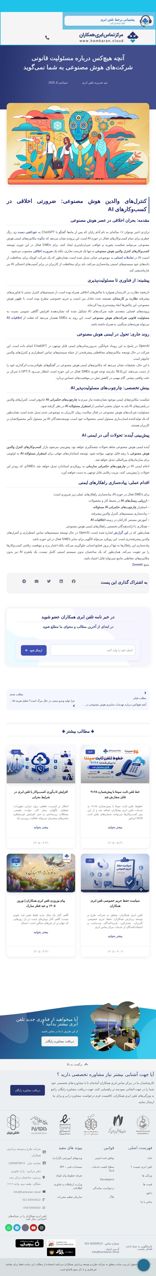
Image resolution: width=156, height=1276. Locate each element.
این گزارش (121, 532)
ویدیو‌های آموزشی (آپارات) (67, 1158)
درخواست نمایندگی (103, 1188)
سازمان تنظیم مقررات (69, 1196)
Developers (107, 1179)
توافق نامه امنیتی (104, 1158)
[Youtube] (33, 1227)
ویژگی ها (147, 1175)
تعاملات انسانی (123, 257)
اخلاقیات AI (14, 317)
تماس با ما (146, 1201)
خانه (149, 1158)
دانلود (149, 1193)
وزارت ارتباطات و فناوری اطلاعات (68, 1186)
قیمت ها (147, 1184)
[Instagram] (41, 1227)
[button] (73, 581)
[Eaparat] (25, 1227)
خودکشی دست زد (25, 232)
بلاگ (111, 1196)
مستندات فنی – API (71, 1166)
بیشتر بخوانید (115, 827)
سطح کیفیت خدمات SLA (103, 1168)
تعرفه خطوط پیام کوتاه (69, 1175)
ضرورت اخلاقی (43, 251)
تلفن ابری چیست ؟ (141, 1166)
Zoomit (137, 564)
